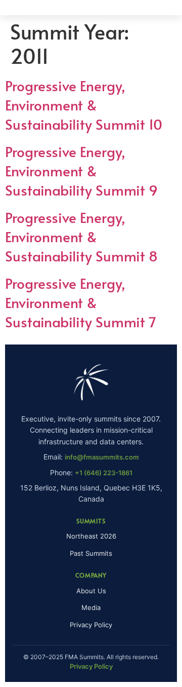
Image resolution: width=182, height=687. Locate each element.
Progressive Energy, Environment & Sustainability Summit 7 (80, 302)
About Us (91, 591)
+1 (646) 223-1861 (103, 473)
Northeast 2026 (91, 536)
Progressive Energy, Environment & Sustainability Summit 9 (81, 170)
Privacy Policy (91, 625)
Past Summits (91, 553)
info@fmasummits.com (102, 457)
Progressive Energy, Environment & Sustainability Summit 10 (83, 104)
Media (91, 607)
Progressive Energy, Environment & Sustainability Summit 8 (81, 236)
